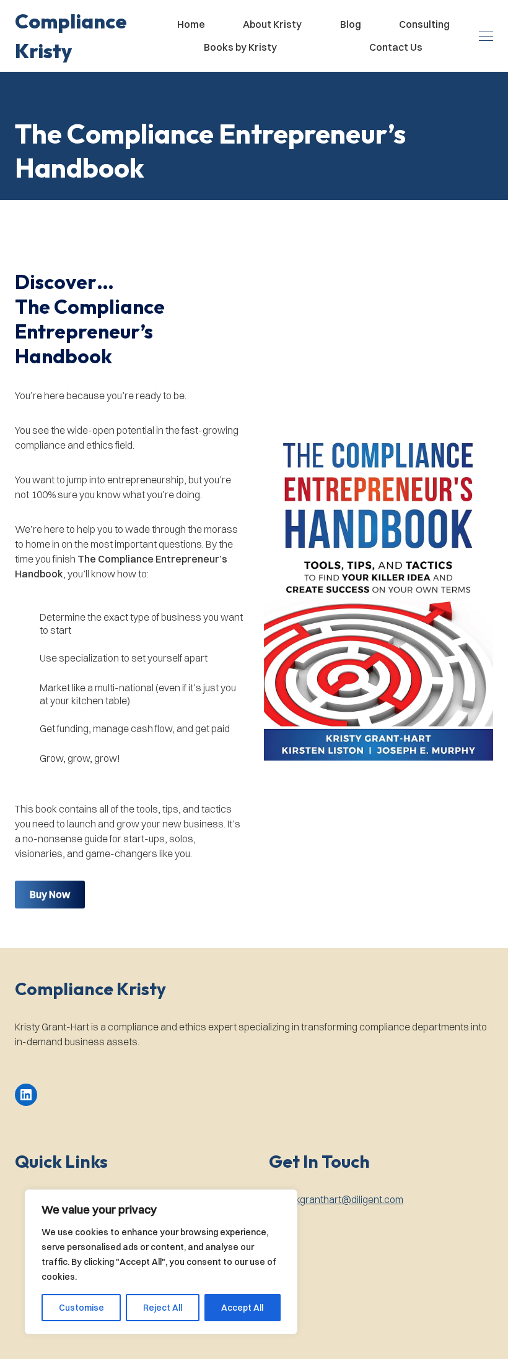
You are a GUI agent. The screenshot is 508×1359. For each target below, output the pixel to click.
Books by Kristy (240, 47)
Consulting (424, 24)
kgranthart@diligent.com (349, 1199)
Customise (81, 1307)
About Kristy (272, 24)
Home (191, 24)
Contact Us (396, 47)
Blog (350, 24)
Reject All (162, 1307)
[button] (81, 36)
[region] (161, 1261)
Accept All (242, 1307)
